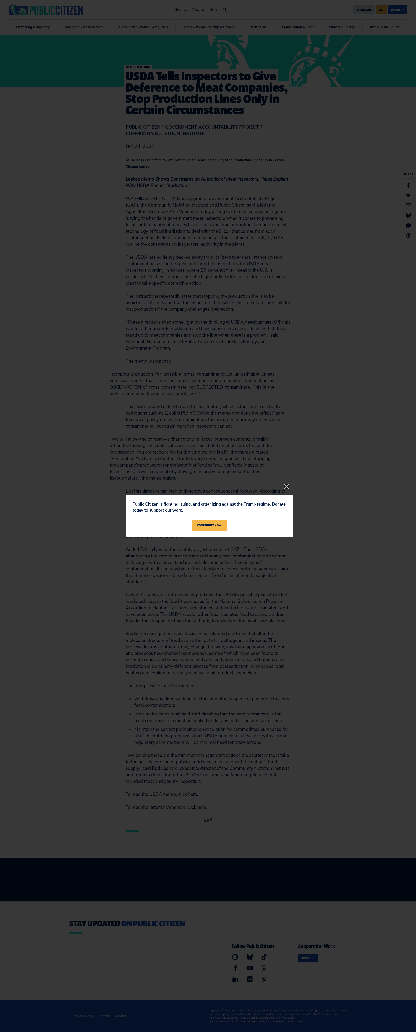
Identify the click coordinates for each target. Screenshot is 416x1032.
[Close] (286, 486)
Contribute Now (209, 525)
